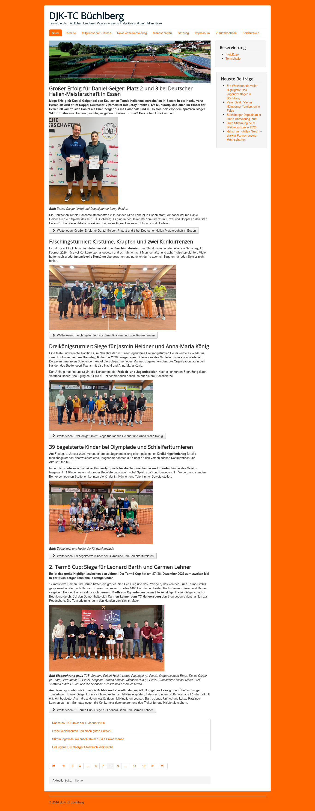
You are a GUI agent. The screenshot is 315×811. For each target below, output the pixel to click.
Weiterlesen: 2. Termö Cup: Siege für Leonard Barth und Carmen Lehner (104, 710)
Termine (70, 33)
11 (134, 766)
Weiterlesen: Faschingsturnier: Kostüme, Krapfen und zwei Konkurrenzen (105, 335)
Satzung (183, 33)
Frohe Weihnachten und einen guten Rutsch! (81, 731)
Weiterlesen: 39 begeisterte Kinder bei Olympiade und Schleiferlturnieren (105, 556)
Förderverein (251, 33)
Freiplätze (232, 54)
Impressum (202, 33)
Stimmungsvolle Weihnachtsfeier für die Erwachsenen (88, 739)
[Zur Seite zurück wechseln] (64, 766)
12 (143, 766)
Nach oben (259, 802)
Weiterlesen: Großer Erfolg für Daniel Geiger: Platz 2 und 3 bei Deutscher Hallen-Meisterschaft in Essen (126, 230)
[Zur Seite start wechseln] (54, 766)
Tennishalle (233, 58)
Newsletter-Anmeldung (132, 33)
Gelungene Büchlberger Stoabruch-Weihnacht (82, 747)
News (55, 33)
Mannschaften (162, 33)
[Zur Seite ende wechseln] (163, 766)
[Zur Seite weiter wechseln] (153, 766)
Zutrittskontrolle (226, 33)
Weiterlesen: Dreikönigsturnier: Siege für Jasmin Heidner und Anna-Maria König (109, 436)
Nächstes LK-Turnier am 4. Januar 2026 (78, 723)
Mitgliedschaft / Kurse (96, 33)
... (87, 766)
